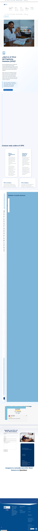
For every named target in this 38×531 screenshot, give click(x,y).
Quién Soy (8, 0)
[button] (27, 418)
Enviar (6, 450)
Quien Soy (21, 507)
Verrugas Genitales (14, 513)
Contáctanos (25, 0)
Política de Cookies (22, 512)
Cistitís (12, 509)
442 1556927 (32, 9)
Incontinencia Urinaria (14, 511)
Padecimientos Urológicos (19, 0)
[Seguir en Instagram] (7, 510)
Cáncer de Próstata (14, 507)
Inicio (5, 0)
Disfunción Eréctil (14, 510)
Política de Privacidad (22, 511)
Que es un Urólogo (12, 0)
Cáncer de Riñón (14, 508)
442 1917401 (29, 507)
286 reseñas (19, 411)
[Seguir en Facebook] (6, 510)
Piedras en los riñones (14, 512)
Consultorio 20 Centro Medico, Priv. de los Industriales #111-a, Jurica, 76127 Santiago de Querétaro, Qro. (31, 520)
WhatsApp (23, 454)
